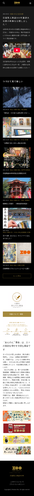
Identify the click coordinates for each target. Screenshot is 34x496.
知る (11, 109)
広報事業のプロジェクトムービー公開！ (16, 268)
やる (15, 14)
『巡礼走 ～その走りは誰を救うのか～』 (16, 113)
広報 (27, 139)
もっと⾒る (17, 276)
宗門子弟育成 (26, 170)
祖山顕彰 (24, 109)
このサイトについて (17, 482)
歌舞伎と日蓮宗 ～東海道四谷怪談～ (16, 203)
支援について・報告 (17, 314)
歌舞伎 (28, 200)
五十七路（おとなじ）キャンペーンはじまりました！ (16, 237)
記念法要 (20, 14)
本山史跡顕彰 (23, 232)
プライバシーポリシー (17, 484)
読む (19, 109)
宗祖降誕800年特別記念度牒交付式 (14, 173)
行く (19, 139)
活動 (11, 14)
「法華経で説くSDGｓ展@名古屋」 (15, 143)
